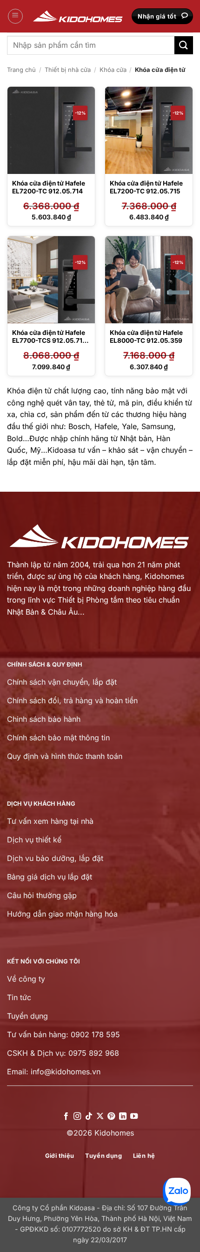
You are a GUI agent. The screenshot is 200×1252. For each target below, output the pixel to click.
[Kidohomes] (78, 16)
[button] (15, 16)
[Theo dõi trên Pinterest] (111, 1116)
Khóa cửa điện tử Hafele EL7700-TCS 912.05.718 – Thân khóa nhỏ (49, 341)
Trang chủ (21, 69)
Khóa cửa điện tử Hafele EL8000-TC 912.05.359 (146, 337)
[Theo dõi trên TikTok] (88, 1116)
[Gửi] (183, 45)
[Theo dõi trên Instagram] (77, 1116)
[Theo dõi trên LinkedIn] (123, 1116)
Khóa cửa (113, 69)
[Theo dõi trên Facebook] (65, 1116)
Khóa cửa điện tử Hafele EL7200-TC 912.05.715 (146, 187)
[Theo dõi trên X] (100, 1116)
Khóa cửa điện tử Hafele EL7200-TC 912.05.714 (48, 187)
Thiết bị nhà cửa (68, 69)
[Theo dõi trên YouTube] (134, 1116)
